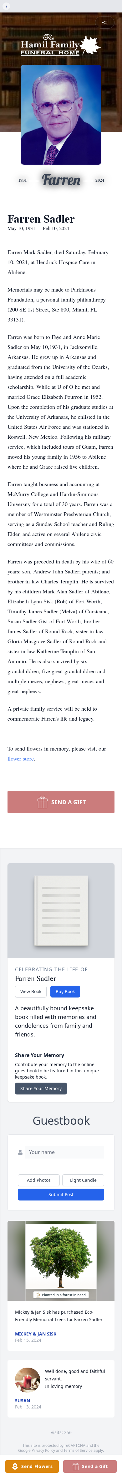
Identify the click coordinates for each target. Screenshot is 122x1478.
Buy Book (65, 991)
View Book (30, 991)
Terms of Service (78, 1450)
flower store (21, 758)
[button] (61, 1261)
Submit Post (61, 1194)
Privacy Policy (43, 1450)
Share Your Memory (41, 1088)
